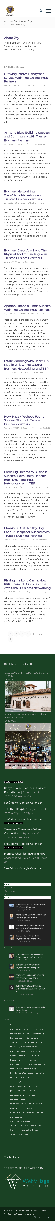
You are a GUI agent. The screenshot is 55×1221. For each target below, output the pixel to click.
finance (13, 1047)
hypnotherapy (34, 1051)
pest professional (29, 1091)
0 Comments (23, 85)
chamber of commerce (19, 1042)
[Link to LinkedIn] (39, 1217)
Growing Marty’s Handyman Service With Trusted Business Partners (26, 77)
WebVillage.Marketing (25, 1214)
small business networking (21, 1121)
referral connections (18, 1104)
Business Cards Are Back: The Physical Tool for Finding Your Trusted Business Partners (25, 254)
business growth (17, 1034)
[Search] (39, 11)
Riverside (29, 1108)
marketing (40, 1073)
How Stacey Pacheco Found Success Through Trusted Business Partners (24, 420)
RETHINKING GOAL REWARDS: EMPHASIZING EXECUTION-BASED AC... (30, 989)
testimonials (36, 1126)
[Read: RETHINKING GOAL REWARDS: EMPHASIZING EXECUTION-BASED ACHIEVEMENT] (11, 987)
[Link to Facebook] (44, 1217)
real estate (14, 1099)
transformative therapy (28, 1130)
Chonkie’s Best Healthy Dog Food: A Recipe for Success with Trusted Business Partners (27, 531)
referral (24, 1099)
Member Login (11, 1157)
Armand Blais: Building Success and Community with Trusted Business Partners (27, 136)
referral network (35, 1104)
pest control (15, 1091)
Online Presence (35, 1086)
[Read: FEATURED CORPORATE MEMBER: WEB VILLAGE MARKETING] (11, 977)
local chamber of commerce (21, 1073)
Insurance (35, 1055)
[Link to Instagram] (35, 1217)
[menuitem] (39, 11)
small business (16, 1117)
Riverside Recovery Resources (22, 1112)
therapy (13, 1130)
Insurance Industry (18, 1060)
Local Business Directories (34, 1064)
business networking (35, 1034)
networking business (18, 1082)
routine (40, 1112)
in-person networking (19, 1055)
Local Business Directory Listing (23, 1069)
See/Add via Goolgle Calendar (23, 802)
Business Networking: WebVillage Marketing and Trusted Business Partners (23, 195)
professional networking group (22, 1095)
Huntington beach (18, 1051)
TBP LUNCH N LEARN (19, 1126)
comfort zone (36, 1042)
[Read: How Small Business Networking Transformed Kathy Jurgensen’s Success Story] (11, 956)
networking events (18, 1086)
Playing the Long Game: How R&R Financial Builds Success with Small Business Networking (27, 584)
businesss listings (17, 1038)
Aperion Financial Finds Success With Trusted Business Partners (27, 307)
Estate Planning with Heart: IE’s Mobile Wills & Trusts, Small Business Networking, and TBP (26, 364)
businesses (38, 1029)
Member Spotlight (40, 85)
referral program (16, 1108)
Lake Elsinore (15, 1064)
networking (24, 1077)
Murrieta (13, 1077)
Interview (32, 1060)
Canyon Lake (32, 1038)
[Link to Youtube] (48, 1217)
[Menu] (46, 11)
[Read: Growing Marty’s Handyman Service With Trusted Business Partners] (11, 906)
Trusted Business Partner (20, 1134)
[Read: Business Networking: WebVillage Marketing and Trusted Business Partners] (11, 927)
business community (18, 1025)
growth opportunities (28, 1047)
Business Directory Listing (20, 1029)
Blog (32, 262)
